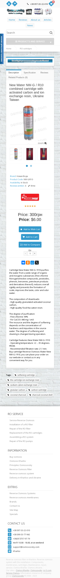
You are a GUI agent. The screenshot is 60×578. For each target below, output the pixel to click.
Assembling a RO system (21, 437)
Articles (47, 19)
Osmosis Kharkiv (18, 461)
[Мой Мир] (32, 263)
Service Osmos (13, 573)
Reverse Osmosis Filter (21, 469)
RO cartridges (26, 49)
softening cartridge (26, 375)
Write (33, 185)
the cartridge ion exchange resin (24, 380)
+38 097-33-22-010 (39, 4)
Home (12, 19)
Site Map (14, 510)
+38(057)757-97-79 (21, 538)
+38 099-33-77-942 (21, 534)
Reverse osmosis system (22, 473)
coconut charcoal (18, 395)
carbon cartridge (39, 390)
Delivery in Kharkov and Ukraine (25, 477)
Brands (13, 501)
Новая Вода (22, 176)
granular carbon (17, 390)
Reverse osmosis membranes (24, 497)
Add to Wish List (32, 229)
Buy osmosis (16, 456)
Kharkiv (16, 551)
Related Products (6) (18, 77)
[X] (37, 263)
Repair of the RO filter (20, 428)
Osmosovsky (36, 570)
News (30, 25)
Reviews (23, 19)
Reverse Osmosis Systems (23, 493)
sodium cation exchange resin (23, 385)
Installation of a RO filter (21, 424)
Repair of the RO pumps (21, 441)
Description (13, 72)
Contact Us (15, 505)
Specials (14, 514)
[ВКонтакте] (23, 263)
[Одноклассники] (28, 263)
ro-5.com (47, 570)
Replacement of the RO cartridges (26, 432)
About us (35, 19)
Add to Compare (31, 244)
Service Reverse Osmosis (22, 420)
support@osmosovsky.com (26, 546)
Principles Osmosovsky (21, 465)
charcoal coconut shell (42, 395)
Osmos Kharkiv (22, 570)
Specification (30, 72)
